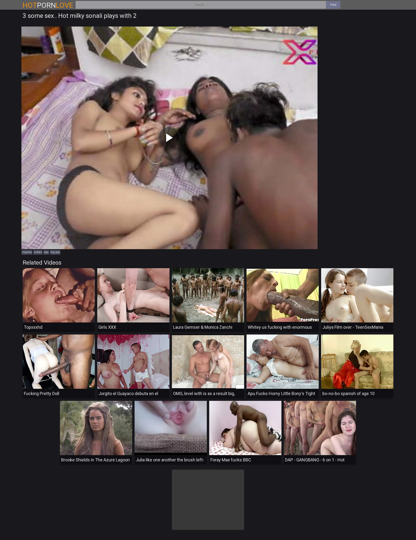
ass (46, 252)
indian (38, 252)
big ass (55, 252)
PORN (48, 5)
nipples (27, 252)
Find (333, 5)
